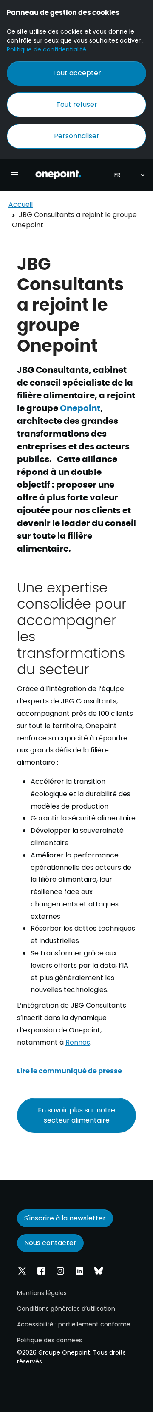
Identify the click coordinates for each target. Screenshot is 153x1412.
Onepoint (80, 407)
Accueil (20, 204)
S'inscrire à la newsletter (65, 1218)
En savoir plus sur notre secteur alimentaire (76, 1115)
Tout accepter (76, 73)
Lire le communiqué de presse (69, 1070)
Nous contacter (50, 1243)
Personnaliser (76, 136)
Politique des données (49, 1340)
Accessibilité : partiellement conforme (73, 1324)
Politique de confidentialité (46, 49)
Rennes (77, 1042)
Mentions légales (42, 1293)
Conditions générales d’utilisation (66, 1308)
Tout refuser (76, 104)
